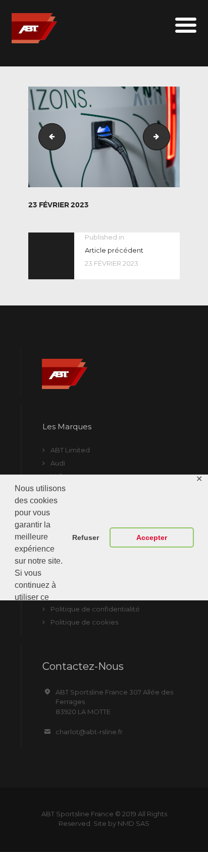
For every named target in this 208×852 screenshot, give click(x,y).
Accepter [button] (151, 537)
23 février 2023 (58, 204)
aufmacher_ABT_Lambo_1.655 (166, 136)
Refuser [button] (85, 537)
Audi (57, 463)
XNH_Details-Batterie (49, 136)
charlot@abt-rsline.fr (89, 732)
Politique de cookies (84, 622)
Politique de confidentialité (95, 609)
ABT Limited (70, 450)
